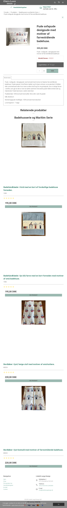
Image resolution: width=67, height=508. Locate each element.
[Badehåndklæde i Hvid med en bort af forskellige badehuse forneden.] (33, 153)
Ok (58, 504)
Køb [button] (52, 71)
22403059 (50, 485)
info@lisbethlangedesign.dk (46, 490)
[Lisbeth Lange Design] (9, 2)
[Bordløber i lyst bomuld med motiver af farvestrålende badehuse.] (33, 416)
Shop (4, 481)
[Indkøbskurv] (59, 2)
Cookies (5, 489)
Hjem (4, 479)
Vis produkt (33, 206)
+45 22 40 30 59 (43, 485)
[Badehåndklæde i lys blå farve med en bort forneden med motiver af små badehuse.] (33, 242)
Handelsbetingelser (8, 485)
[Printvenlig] (63, 17)
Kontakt (5, 487)
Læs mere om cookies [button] (18, 505)
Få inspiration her (7, 483)
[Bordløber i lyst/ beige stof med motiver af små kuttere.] (33, 330)
